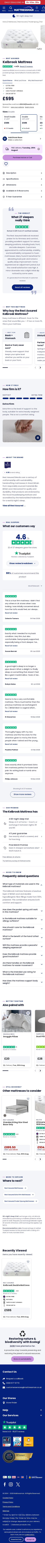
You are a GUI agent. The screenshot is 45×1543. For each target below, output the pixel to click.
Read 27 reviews (26, 66)
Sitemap (6, 1511)
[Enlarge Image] (20, 40)
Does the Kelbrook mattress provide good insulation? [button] (19, 955)
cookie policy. (30, 1535)
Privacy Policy (8, 1502)
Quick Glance (7, 80)
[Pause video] (37, 437)
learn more (29, 107)
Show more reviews (22, 794)
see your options (17, 107)
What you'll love (20, 80)
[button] (22, 173)
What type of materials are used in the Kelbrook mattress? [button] (21, 885)
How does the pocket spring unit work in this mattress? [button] (20, 910)
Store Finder (11, 1402)
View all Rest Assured (14, 505)
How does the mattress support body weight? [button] (20, 981)
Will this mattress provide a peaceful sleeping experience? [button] (20, 946)
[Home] (23, 9)
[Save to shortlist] (6, 163)
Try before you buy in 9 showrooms (16, 861)
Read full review (11, 613)
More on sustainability (22, 1359)
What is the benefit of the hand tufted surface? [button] (21, 937)
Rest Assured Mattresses (14, 1188)
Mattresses (12, 22)
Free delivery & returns (11, 857)
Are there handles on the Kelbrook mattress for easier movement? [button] (18, 964)
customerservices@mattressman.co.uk (24, 1387)
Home (5, 22)
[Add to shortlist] (28, 1013)
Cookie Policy (8, 1498)
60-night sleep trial (25, 16)
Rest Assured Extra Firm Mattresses (18, 1195)
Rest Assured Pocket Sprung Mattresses (19, 1201)
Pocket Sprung (33, 22)
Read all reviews (22, 287)
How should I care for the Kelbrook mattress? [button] (18, 928)
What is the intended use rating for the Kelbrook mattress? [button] (19, 973)
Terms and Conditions (11, 1506)
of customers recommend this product (22, 575)
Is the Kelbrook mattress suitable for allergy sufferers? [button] (20, 919)
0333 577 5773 (12, 1383)
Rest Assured (22, 22)
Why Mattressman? (35, 80)
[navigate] (40, 368)
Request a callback (14, 1378)
